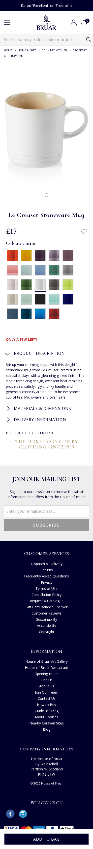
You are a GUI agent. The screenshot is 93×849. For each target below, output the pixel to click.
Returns (46, 570)
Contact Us (47, 698)
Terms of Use (46, 588)
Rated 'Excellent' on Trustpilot (46, 5)
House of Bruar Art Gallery (46, 661)
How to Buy (46, 704)
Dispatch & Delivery (46, 563)
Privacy (46, 582)
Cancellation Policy (46, 594)
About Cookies (46, 717)
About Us (46, 686)
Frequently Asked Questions (46, 576)
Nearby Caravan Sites (46, 723)
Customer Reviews (46, 613)
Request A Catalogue (46, 600)
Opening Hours (46, 673)
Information (46, 651)
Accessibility (46, 625)
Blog (46, 729)
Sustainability (46, 619)
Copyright (46, 631)
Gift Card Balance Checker (46, 607)
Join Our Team (46, 692)
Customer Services (46, 553)
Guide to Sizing (47, 710)
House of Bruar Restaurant (46, 667)
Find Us (47, 680)
